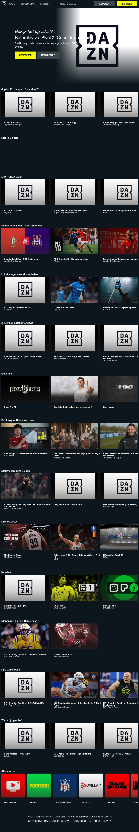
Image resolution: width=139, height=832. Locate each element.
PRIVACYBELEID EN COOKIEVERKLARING (89, 816)
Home (11, 4)
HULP (30, 816)
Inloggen (104, 3)
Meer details (68, 4)
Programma (27, 4)
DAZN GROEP (51, 820)
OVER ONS (94, 820)
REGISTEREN (127, 3)
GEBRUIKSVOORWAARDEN (50, 816)
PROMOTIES (79, 820)
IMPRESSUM (35, 820)
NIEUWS (65, 820)
